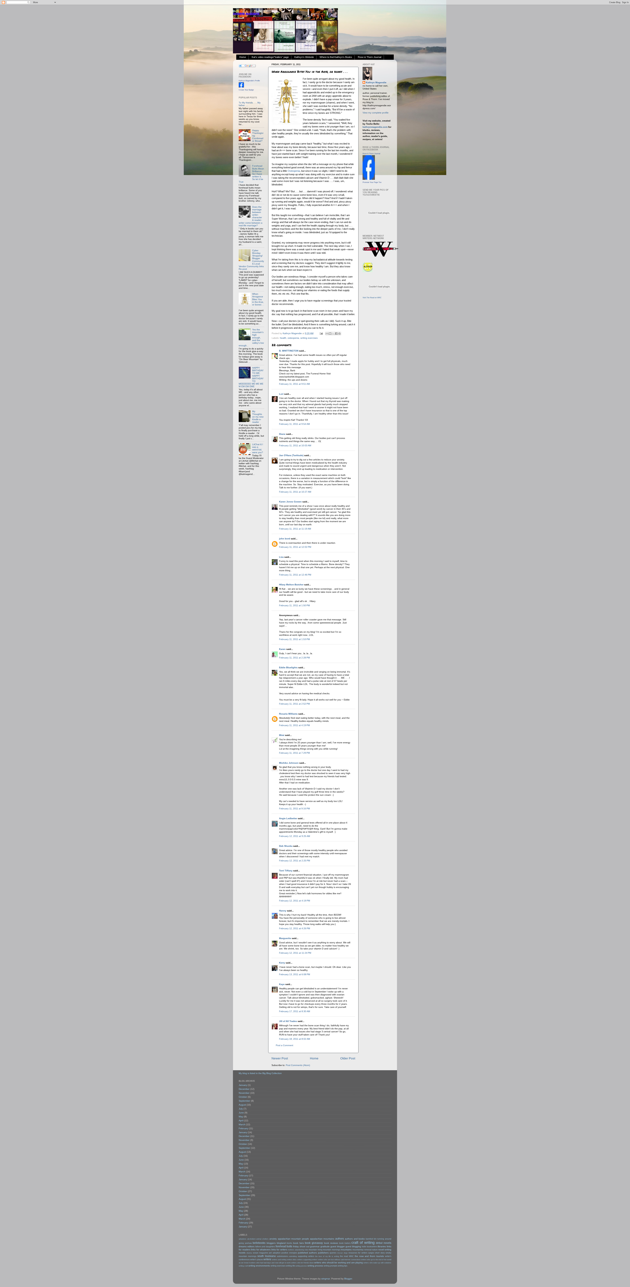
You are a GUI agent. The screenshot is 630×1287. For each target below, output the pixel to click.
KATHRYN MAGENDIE (246, 14)
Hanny (282, 911)
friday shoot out (301, 1246)
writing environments (259, 1266)
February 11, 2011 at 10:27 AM (295, 492)
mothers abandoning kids (298, 1250)
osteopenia (293, 338)
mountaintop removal (361, 1250)
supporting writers (306, 1256)
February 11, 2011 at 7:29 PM (294, 753)
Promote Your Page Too (372, 182)
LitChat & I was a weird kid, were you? (257, 448)
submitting (293, 1256)
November (244, 1093)
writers (267, 1259)
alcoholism (251, 1239)
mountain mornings (331, 1250)
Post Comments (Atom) (298, 1065)
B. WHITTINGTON (288, 351)
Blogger (348, 1278)
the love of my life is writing (327, 1256)
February (243, 1128)
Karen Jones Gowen (290, 501)
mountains (346, 1249)
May (241, 1116)
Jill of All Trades (288, 1021)
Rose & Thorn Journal (369, 57)
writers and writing (279, 1260)
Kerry (282, 963)
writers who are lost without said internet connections (339, 1260)
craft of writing (362, 1243)
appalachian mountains (322, 1239)
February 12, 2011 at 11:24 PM (295, 953)
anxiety (273, 1239)
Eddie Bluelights (288, 667)
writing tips (342, 1266)
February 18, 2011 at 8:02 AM (294, 1039)
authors (339, 1238)
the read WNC (347, 1256)
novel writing (384, 1249)
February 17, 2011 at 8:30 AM (294, 1011)
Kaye (282, 984)
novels (242, 1253)
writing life (290, 1266)
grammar (315, 1246)
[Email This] (327, 333)
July (241, 1109)
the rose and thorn (365, 1256)
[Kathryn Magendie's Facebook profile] (241, 87)
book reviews (331, 1243)
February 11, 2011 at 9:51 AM (294, 384)
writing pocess (301, 1266)
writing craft (243, 1266)
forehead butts (284, 1246)
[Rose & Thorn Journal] (369, 179)
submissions (282, 1256)
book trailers (345, 1243)
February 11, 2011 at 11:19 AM (295, 529)
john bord (284, 538)
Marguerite (285, 938)
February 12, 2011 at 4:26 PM (294, 928)
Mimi (281, 735)
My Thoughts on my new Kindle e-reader (257, 416)
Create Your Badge (246, 90)
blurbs (289, 1243)
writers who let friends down (302, 1263)
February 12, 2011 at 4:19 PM (294, 900)
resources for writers (357, 1253)
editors (250, 1246)
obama (249, 1253)
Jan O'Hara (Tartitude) (291, 455)
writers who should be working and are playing (338, 1262)
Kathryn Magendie (376, 82)
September (244, 1101)
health (283, 338)
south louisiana (266, 1255)
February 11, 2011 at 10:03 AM (295, 445)
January (243, 1085)
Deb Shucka (286, 846)
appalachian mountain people (293, 1239)
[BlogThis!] (330, 333)
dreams (243, 1246)
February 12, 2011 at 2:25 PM (294, 860)
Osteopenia (294, 171)
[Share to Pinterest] (339, 333)
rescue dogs (342, 1253)
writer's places (256, 1259)
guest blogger (337, 1246)
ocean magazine (260, 1253)
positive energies (289, 1253)
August (242, 1105)
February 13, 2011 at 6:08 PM (294, 974)
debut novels (383, 1242)
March (242, 1124)
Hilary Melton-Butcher (291, 584)
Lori (281, 394)
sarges (371, 1253)
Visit (372, 298)
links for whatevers (261, 1249)
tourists (380, 1256)
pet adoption (274, 1253)
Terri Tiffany (286, 870)
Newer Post (280, 1058)
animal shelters (262, 1239)
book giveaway (314, 1242)
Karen (282, 649)
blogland (281, 1243)
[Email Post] (321, 333)
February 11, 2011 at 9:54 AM (294, 424)
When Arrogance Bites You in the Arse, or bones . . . (258, 301)
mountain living (315, 1250)
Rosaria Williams (288, 714)
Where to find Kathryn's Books (336, 57)
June (241, 1112)
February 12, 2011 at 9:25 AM (294, 836)
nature (375, 1250)
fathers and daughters (265, 1246)
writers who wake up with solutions (377, 1263)
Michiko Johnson (289, 763)
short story (380, 1253)
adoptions (242, 1239)
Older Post (347, 1058)
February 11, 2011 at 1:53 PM (294, 639)
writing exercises (309, 338)
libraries (382, 1246)
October (243, 1097)
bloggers (271, 1243)
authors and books (355, 1239)
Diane (282, 434)
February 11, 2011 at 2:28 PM (294, 657)
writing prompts (330, 1266)
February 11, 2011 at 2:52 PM (294, 704)
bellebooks (259, 1242)
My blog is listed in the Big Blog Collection (260, 1073)
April (241, 1120)
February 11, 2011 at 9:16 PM (294, 808)
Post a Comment (284, 1045)
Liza (281, 557)
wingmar (325, 1278)
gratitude (325, 1246)
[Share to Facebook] (336, 333)
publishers (323, 1253)
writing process (315, 1266)
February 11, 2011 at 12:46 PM (295, 575)
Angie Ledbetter (288, 818)
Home (242, 57)
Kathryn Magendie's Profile (249, 81)
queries (333, 1253)
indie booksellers (369, 1246)
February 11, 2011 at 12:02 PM (295, 547)
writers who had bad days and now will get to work (270, 1263)
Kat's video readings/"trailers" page (270, 57)
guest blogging (353, 1246)
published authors (307, 1253)
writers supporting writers (307, 1260)
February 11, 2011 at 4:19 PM (294, 725)
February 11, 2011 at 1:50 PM (294, 605)
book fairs (298, 1243)
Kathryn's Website (304, 57)
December (244, 1089)
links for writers (279, 1249)
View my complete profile (375, 112)
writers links (292, 1260)
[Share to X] (333, 333)
